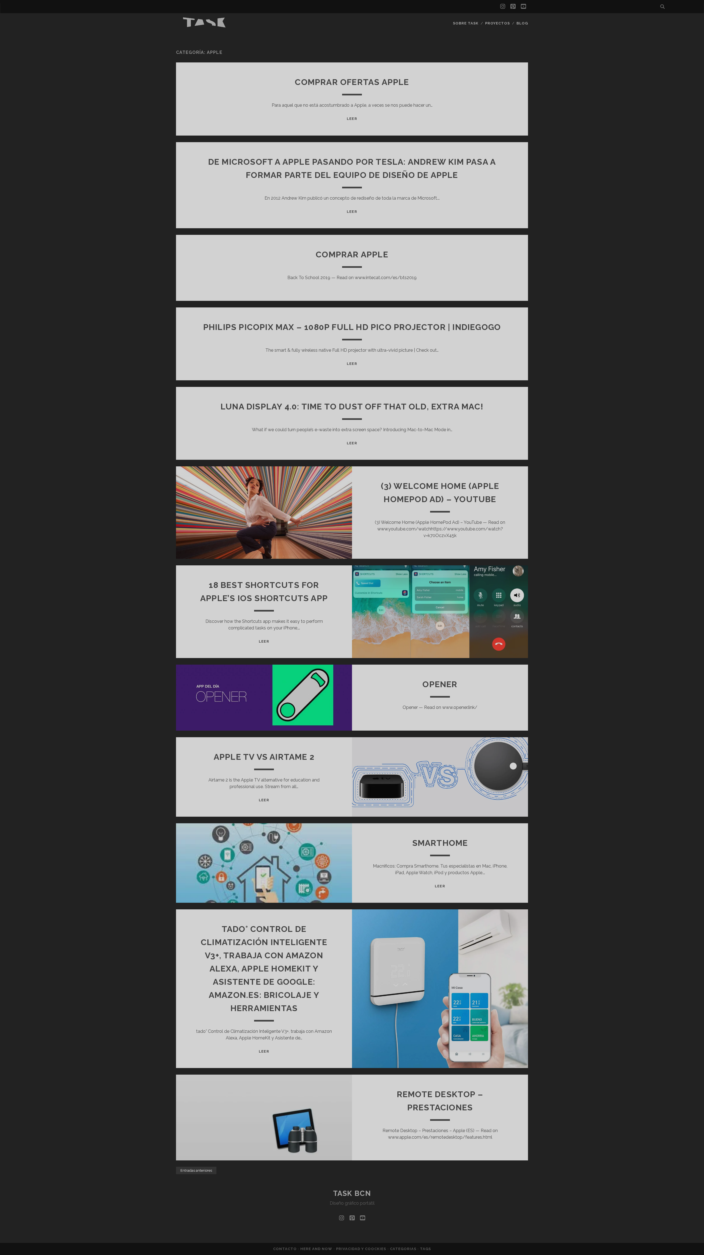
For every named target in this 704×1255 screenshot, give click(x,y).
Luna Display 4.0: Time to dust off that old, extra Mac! (352, 406)
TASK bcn (352, 1193)
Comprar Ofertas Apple (352, 82)
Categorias (403, 1249)
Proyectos (497, 23)
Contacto (285, 1249)
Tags (425, 1249)
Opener (439, 684)
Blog (522, 23)
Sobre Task (466, 23)
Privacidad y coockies (361, 1249)
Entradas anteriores (196, 1170)
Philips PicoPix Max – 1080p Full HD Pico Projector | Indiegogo (352, 327)
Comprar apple (352, 254)
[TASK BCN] (204, 26)
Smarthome (440, 843)
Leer (352, 119)
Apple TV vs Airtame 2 (264, 757)
